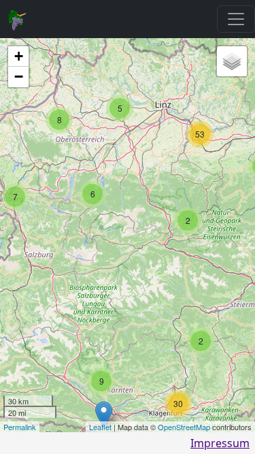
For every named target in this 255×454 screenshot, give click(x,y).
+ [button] (18, 56)
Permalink (19, 426)
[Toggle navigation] (236, 19)
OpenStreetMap (184, 426)
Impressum (220, 443)
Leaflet (100, 426)
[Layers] (232, 61)
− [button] (18, 76)
